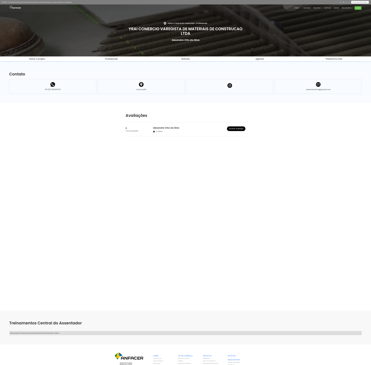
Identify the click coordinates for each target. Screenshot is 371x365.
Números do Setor (183, 358)
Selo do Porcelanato (209, 361)
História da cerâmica (184, 363)
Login (358, 8)
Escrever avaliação (236, 129)
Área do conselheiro (234, 362)
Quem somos (157, 358)
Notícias (185, 58)
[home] (15, 7)
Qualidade (206, 358)
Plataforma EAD (334, 58)
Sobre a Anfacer (158, 361)
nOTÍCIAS (328, 8)
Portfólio (180, 361)
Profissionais (201, 23)
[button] (297, 8)
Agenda (336, 8)
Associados (156, 363)
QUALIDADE (307, 8)
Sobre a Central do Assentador (181, 23)
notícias (232, 356)
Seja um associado (360, 2)
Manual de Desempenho (210, 363)
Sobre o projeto (37, 58)
